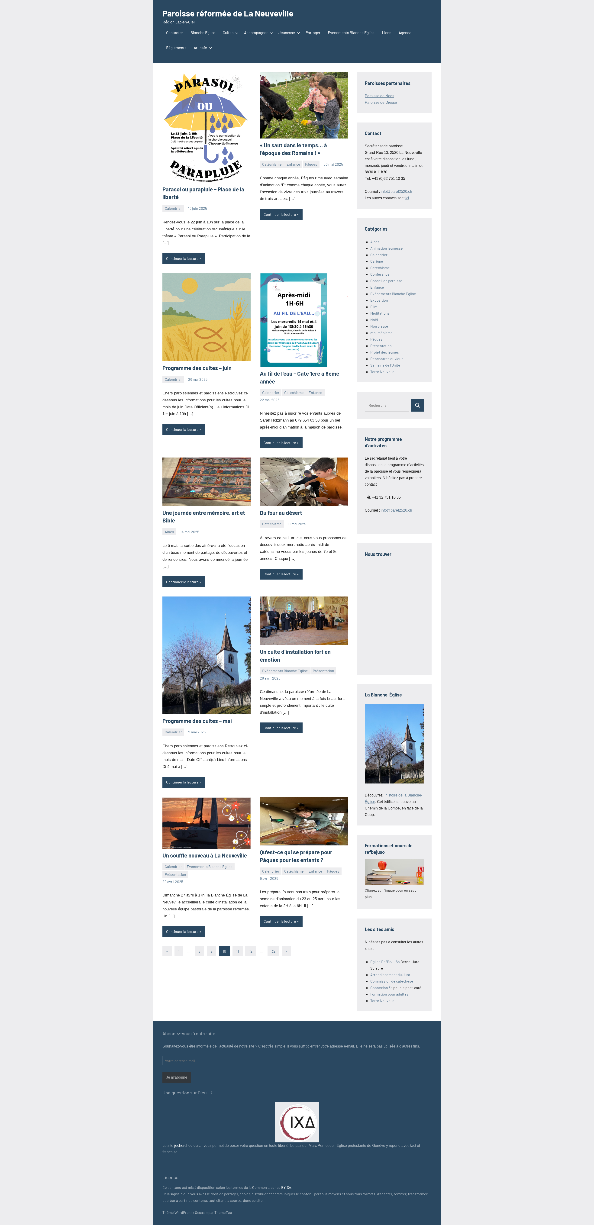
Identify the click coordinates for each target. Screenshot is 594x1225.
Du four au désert (281, 512)
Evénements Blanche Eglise (285, 670)
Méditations (380, 313)
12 (250, 951)
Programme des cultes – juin (197, 367)
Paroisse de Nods (379, 96)
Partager (313, 32)
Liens (386, 32)
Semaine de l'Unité (385, 365)
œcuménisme (381, 332)
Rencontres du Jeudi (387, 358)
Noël (374, 319)
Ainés (169, 531)
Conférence (380, 274)
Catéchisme (272, 164)
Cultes (228, 32)
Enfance (293, 164)
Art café (200, 47)
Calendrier (173, 208)
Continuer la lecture (182, 258)
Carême (376, 261)
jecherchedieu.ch (188, 1146)
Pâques (311, 164)
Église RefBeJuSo (385, 961)
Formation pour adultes (389, 994)
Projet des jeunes (384, 352)
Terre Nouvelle (382, 371)
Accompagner (256, 32)
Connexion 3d (381, 987)
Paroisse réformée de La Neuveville (228, 13)
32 (273, 951)
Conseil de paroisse (386, 280)
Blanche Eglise (202, 32)
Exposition (379, 300)
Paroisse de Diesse (381, 102)
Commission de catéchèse (391, 981)
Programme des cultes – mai (197, 720)
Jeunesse (286, 32)
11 (237, 951)
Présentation (323, 670)
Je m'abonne (176, 1077)
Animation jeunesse (386, 248)
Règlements (176, 47)
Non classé (379, 326)
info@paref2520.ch (396, 191)
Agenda (405, 32)
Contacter (174, 32)
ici (407, 198)
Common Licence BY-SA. (272, 1187)
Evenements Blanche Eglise (351, 32)
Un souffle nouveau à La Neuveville (204, 855)
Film (373, 306)
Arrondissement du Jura (390, 974)
